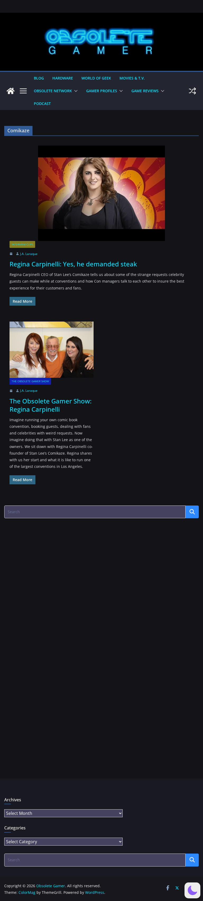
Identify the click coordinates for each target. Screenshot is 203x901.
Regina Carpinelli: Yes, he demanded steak (73, 264)
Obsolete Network (53, 90)
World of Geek (96, 78)
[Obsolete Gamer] (10, 91)
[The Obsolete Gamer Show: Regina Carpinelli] (52, 350)
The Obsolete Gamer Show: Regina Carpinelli (50, 405)
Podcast (42, 103)
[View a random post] (192, 91)
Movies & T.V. (132, 78)
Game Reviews (145, 90)
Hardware (62, 78)
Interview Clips (22, 244)
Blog (39, 78)
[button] (75, 91)
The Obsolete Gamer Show (30, 381)
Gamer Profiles (101, 90)
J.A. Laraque (29, 254)
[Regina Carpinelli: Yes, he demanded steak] (101, 193)
